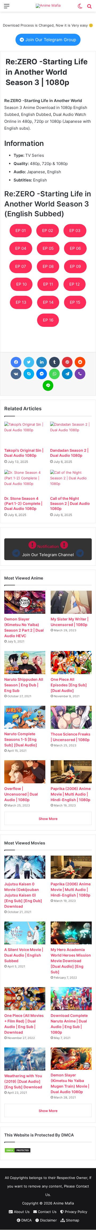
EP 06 (75, 248)
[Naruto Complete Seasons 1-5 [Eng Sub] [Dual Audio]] (24, 717)
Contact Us (47, 1212)
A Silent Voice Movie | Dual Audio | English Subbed (23, 955)
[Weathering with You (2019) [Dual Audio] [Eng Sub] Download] (24, 1059)
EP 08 (48, 266)
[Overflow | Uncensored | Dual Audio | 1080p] (24, 771)
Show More (48, 819)
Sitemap (72, 1220)
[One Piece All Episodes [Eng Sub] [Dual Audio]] (71, 662)
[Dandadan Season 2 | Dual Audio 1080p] (71, 433)
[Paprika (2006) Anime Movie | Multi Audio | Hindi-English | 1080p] (71, 771)
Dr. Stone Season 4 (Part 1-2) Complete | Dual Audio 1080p (23, 503)
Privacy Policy (75, 1212)
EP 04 (20, 248)
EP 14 (48, 302)
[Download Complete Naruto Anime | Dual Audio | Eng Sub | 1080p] (71, 998)
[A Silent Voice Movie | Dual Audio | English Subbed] (24, 933)
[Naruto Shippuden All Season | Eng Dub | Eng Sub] (24, 662)
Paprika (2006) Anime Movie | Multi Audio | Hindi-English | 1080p (71, 794)
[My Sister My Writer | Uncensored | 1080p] (71, 602)
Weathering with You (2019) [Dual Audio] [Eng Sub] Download (23, 1081)
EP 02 (47, 230)
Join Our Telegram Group (50, 39)
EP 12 (74, 284)
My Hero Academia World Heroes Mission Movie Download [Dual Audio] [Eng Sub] (71, 960)
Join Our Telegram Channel (48, 550)
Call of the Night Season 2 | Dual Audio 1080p (70, 503)
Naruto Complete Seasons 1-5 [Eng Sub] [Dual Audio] (20, 739)
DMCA (26, 1220)
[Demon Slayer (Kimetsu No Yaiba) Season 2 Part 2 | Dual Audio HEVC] (24, 602)
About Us (21, 1212)
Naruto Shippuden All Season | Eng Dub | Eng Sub (23, 685)
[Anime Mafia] (48, 6)
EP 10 (21, 284)
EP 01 (20, 230)
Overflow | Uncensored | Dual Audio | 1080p (21, 794)
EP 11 (48, 284)
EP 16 (48, 320)
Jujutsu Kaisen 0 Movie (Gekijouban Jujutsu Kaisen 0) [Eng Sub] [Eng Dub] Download (23, 895)
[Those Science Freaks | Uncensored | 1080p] (71, 717)
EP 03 (75, 230)
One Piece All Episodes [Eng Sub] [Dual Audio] (69, 685)
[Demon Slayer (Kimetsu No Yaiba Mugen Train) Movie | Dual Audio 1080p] (71, 1058)
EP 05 (48, 248)
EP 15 (75, 302)
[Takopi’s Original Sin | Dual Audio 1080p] (25, 433)
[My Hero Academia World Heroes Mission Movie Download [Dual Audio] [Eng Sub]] (71, 933)
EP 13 (21, 302)
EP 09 (75, 266)
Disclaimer (48, 1220)
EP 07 (20, 266)
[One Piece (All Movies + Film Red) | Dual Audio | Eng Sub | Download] (24, 998)
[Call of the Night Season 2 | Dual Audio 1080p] (71, 481)
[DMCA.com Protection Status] (17, 1151)
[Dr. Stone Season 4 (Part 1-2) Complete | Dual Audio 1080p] (25, 481)
